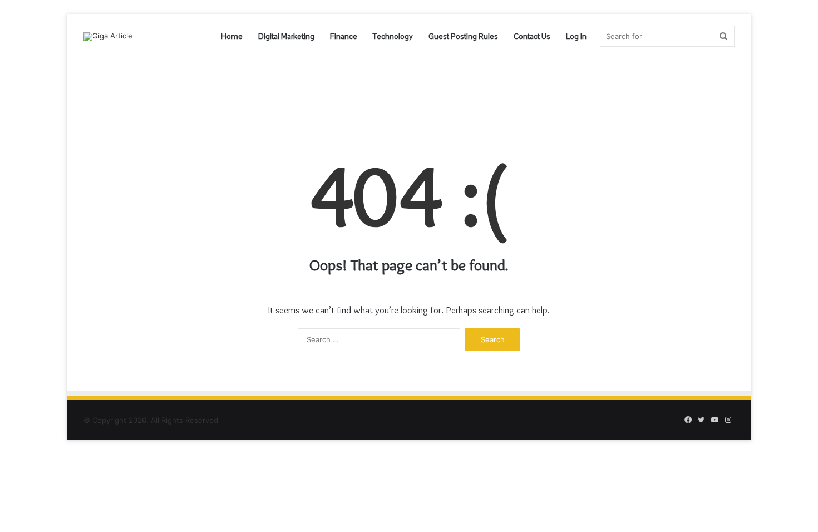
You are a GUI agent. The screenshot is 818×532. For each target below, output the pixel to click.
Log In (576, 36)
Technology (393, 36)
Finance (343, 36)
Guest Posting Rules (463, 36)
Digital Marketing (286, 36)
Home (232, 36)
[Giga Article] (107, 36)
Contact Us (532, 36)
